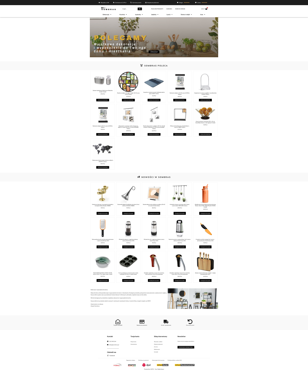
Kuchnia (122, 14)
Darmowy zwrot (190, 325)
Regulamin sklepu (130, 360)
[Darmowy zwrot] (190, 321)
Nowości (169, 9)
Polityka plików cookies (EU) (175, 360)
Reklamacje (157, 349)
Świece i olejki (185, 14)
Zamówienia (134, 344)
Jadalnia (153, 14)
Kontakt (156, 352)
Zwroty (156, 346)
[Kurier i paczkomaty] (166, 321)
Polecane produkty (157, 9)
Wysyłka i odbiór (158, 341)
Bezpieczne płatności (142, 325)
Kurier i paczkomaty (166, 325)
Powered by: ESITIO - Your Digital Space (154, 369)
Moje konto (133, 341)
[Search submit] (140, 9)
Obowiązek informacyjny (158, 360)
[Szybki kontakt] (118, 321)
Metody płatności (158, 344)
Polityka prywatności (143, 360)
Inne (201, 14)
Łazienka (138, 14)
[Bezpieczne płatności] (142, 321)
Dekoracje (106, 14)
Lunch (168, 14)
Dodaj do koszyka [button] (103, 100)
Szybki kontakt (118, 325)
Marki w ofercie (180, 9)
